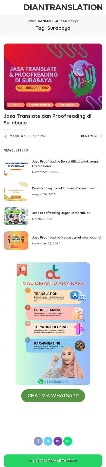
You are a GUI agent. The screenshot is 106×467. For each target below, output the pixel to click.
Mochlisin (17, 136)
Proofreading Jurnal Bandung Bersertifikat (63, 188)
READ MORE (89, 136)
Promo (16, 104)
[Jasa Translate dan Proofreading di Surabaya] (53, 76)
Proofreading (40, 104)
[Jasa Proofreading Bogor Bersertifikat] (16, 216)
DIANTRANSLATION (63, 7)
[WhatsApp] (67, 441)
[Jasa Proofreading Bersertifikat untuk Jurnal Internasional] (16, 167)
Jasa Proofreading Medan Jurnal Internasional (66, 237)
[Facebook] (38, 441)
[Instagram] (57, 441)
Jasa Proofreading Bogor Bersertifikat (61, 213)
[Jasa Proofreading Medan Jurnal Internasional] (16, 240)
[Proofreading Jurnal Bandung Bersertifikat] (16, 191)
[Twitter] (48, 441)
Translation (67, 104)
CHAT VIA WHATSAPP (53, 395)
